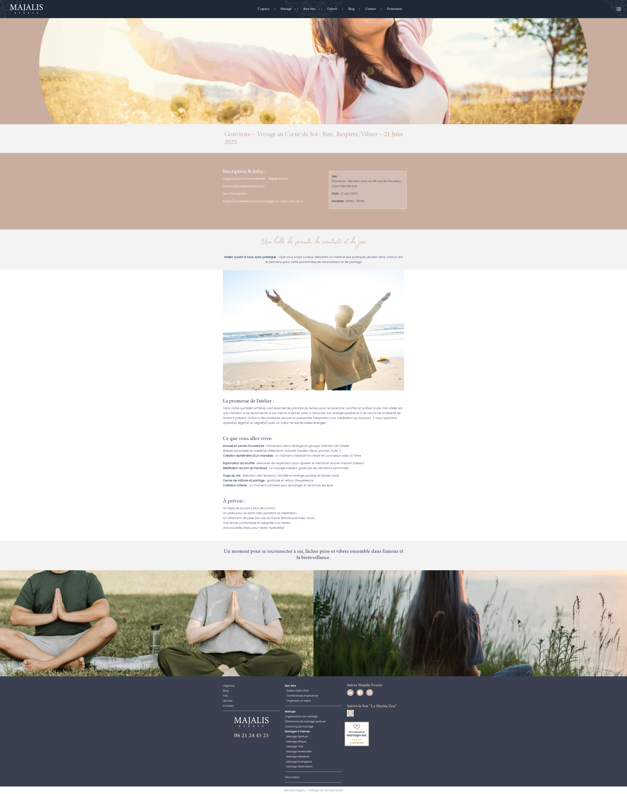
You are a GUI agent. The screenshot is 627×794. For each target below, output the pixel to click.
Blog (225, 690)
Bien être (290, 686)
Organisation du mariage (301, 716)
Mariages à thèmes (297, 731)
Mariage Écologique (299, 761)
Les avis (228, 701)
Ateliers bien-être (297, 690)
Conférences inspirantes (302, 696)
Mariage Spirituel (297, 736)
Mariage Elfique (296, 741)
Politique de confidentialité (325, 790)
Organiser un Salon (298, 701)
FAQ (225, 696)
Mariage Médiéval (297, 756)
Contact (228, 706)
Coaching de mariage (299, 726)
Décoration (292, 777)
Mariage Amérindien (299, 751)
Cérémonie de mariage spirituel (305, 721)
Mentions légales (294, 790)
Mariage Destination (299, 766)
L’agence (228, 686)
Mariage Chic (294, 746)
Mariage (290, 711)
